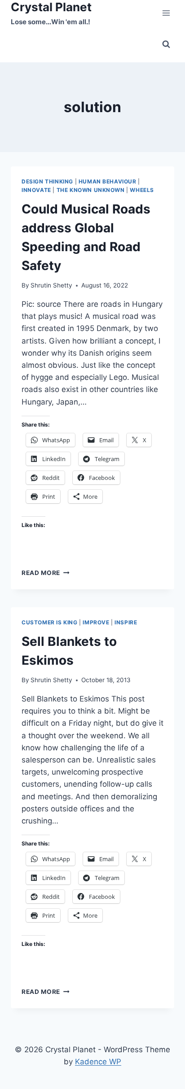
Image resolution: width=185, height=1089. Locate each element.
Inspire (126, 622)
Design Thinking (47, 181)
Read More (46, 572)
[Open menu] (166, 13)
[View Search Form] (166, 44)
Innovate (36, 190)
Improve (96, 622)
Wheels (142, 190)
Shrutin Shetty (51, 285)
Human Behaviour (108, 181)
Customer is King (50, 622)
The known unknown (91, 190)
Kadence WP (98, 1061)
